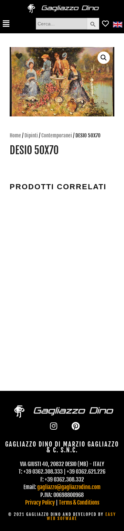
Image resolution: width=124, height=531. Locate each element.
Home (15, 135)
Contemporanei (56, 135)
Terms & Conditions (79, 502)
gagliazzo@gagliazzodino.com (69, 487)
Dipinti (31, 135)
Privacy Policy (40, 502)
